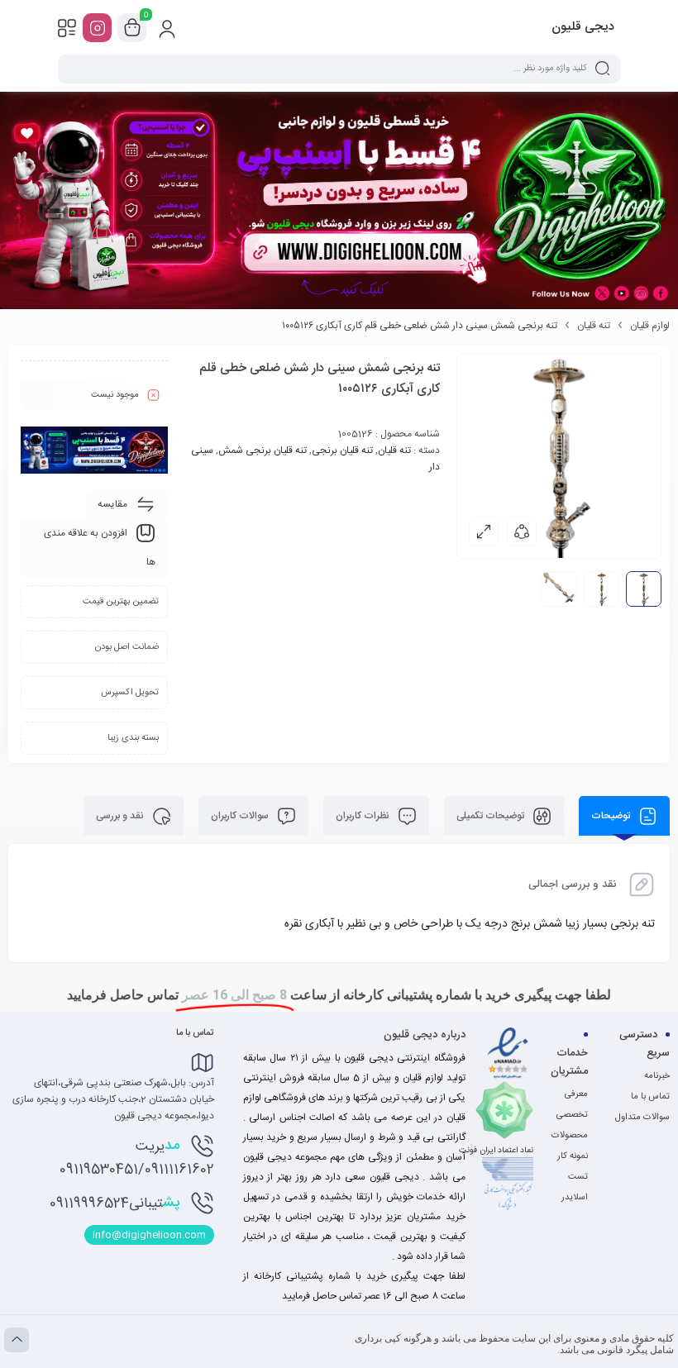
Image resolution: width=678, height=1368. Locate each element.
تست (578, 1177)
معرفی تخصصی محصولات (569, 1115)
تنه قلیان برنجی (342, 450)
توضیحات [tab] (612, 816)
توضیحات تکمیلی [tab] (491, 816)
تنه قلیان (593, 325)
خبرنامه (657, 1076)
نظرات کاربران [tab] (364, 816)
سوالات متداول (642, 1117)
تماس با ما (650, 1096)
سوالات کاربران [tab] (241, 816)
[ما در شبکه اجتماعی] (97, 27)
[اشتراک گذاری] (522, 531)
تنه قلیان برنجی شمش (262, 450)
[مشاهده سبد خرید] (132, 28)
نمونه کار (572, 1156)
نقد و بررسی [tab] (121, 816)
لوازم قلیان (650, 325)
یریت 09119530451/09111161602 (137, 1157)
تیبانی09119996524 (114, 1202)
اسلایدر (574, 1197)
